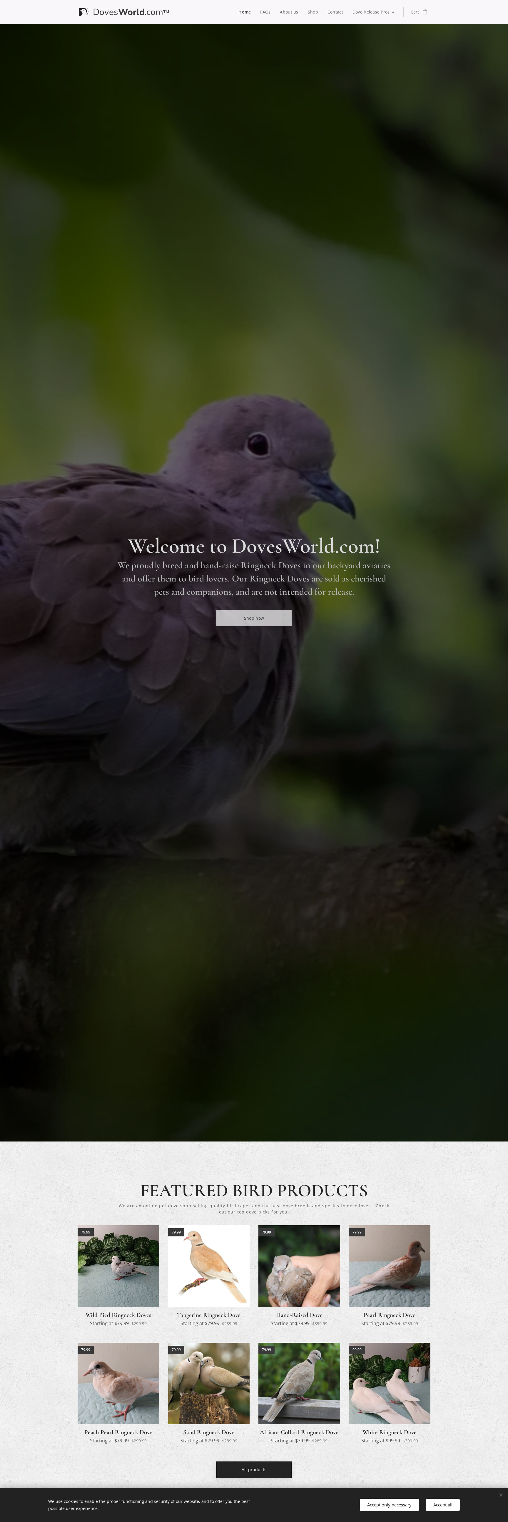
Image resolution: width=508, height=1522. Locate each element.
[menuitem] (246, 12)
